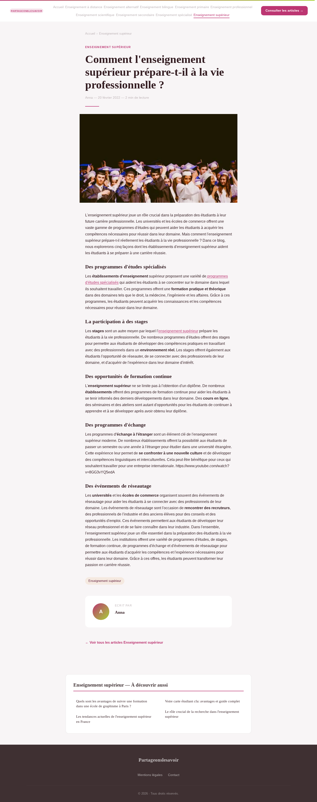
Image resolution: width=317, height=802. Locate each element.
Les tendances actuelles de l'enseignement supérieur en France (113, 718)
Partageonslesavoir (159, 760)
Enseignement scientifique (95, 15)
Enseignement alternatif (121, 7)
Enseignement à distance (83, 7)
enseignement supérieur (178, 331)
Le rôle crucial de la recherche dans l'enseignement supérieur (202, 714)
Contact (173, 775)
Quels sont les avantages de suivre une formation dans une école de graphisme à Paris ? (111, 703)
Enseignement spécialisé (174, 15)
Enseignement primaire (192, 7)
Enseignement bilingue (156, 7)
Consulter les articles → (284, 10)
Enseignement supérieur (212, 15)
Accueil (58, 7)
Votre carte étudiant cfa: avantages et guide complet (202, 701)
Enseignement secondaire (135, 15)
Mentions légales (150, 775)
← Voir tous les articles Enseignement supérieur (124, 642)
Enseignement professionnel (231, 7)
